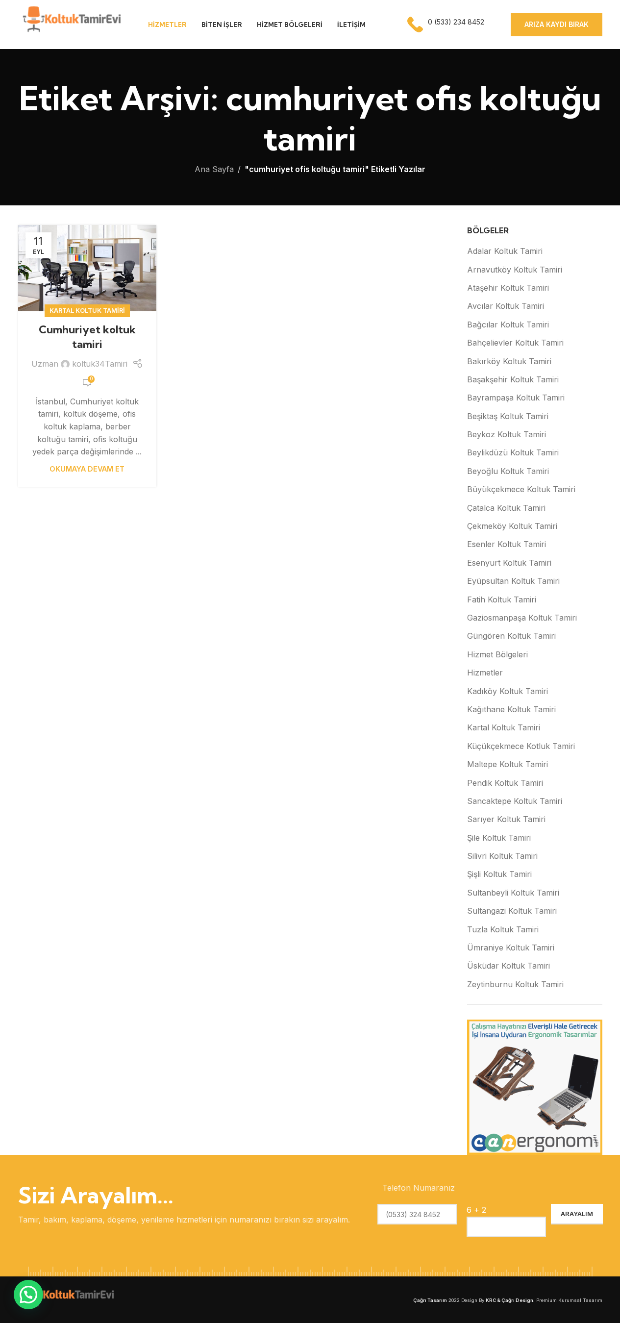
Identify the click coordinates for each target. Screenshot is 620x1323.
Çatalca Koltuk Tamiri (506, 508)
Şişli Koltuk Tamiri (499, 874)
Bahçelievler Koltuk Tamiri (515, 343)
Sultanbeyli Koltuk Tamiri (513, 893)
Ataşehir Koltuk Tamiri (508, 288)
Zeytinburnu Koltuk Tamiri (515, 984)
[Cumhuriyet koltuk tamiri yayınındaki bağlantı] (87, 268)
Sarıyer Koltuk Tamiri (506, 819)
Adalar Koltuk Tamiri (505, 251)
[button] (28, 1294)
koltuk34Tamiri (99, 364)
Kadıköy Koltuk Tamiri (507, 691)
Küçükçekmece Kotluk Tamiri (521, 746)
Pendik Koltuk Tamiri (505, 783)
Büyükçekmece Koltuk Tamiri (521, 489)
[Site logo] (71, 23)
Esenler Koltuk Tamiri (506, 544)
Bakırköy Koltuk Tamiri (509, 361)
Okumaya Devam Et (87, 469)
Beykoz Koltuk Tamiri (506, 434)
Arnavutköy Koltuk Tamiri (514, 270)
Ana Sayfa (214, 169)
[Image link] (67, 1299)
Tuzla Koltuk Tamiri (503, 929)
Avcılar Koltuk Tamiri (505, 306)
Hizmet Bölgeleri (497, 654)
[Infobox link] (446, 24)
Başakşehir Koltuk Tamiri (513, 379)
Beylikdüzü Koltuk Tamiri (513, 452)
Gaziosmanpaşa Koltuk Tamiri (522, 618)
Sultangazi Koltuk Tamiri (512, 911)
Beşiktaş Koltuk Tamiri (507, 416)
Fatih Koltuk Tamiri (501, 599)
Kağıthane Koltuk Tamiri (511, 709)
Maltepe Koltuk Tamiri (507, 764)
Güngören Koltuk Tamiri (511, 636)
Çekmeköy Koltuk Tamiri (512, 526)
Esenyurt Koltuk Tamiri (509, 563)
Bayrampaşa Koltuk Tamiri (516, 397)
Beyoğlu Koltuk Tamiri (508, 471)
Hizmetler (485, 672)
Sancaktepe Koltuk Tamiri (514, 801)
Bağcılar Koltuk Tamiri (508, 324)
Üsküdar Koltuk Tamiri (508, 966)
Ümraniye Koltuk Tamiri (510, 947)
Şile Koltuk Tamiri (499, 838)
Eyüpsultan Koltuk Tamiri (513, 581)
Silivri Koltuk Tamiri (502, 856)
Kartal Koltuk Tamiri (87, 310)
